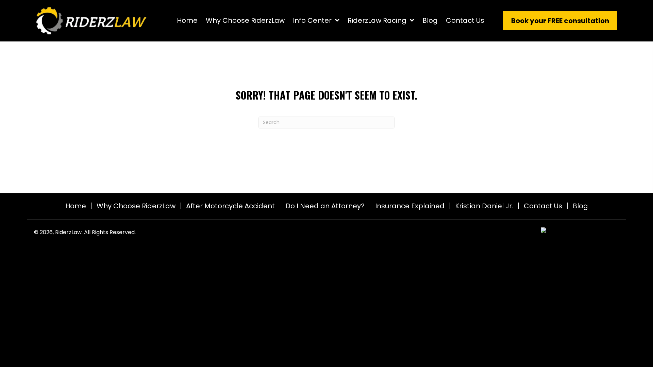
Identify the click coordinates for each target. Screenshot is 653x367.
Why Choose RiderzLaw (136, 206)
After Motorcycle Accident (230, 206)
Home (75, 206)
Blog (580, 206)
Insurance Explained (410, 206)
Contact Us (543, 206)
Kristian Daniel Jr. (484, 206)
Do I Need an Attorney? (325, 206)
